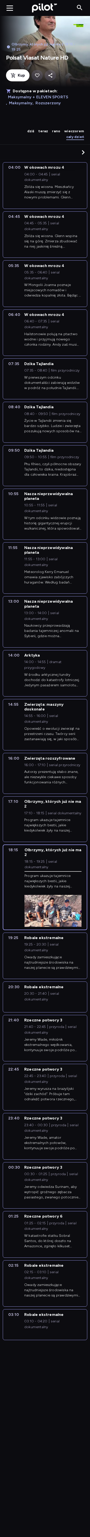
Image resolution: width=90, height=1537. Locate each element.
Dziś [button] (30, 131)
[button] (83, 152)
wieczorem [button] (74, 131)
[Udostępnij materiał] (50, 75)
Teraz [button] (43, 131)
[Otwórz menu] (10, 8)
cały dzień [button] (75, 137)
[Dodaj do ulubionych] (37, 75)
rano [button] (56, 131)
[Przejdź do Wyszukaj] (79, 7)
